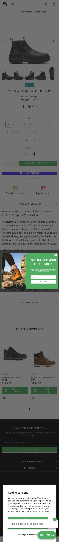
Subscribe (43, 281)
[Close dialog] (55, 255)
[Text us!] (47, 535)
